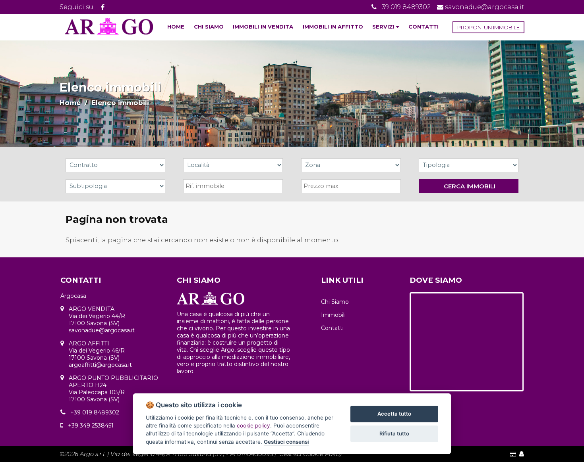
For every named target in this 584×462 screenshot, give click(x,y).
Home (70, 103)
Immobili (333, 314)
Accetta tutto (394, 413)
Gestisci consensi (286, 442)
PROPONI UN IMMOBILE (488, 27)
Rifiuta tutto (394, 433)
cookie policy (253, 425)
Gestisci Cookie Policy (310, 454)
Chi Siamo (335, 301)
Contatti (332, 328)
